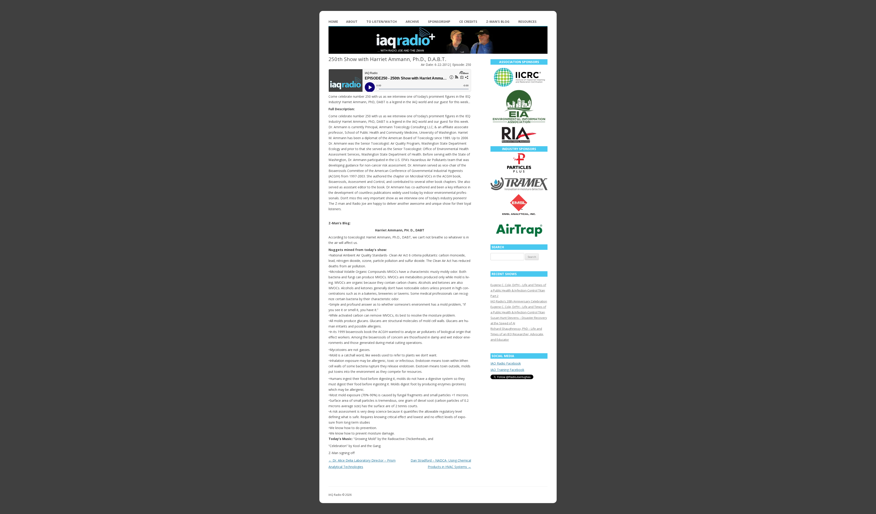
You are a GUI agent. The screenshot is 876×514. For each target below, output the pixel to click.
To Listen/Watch (381, 21)
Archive (412, 21)
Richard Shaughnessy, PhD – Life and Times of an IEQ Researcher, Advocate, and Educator (517, 334)
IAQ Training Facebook (507, 370)
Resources (527, 21)
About (351, 21)
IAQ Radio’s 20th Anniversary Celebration (518, 301)
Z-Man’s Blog (497, 21)
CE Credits (468, 21)
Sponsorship (439, 21)
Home (333, 21)
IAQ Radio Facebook (505, 363)
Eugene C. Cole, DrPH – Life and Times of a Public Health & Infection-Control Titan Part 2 (518, 290)
